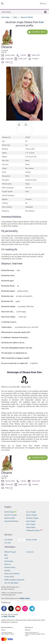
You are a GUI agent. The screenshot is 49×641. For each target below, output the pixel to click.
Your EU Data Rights (11, 583)
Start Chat (41, 637)
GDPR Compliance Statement (14, 580)
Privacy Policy (9, 577)
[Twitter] (11, 608)
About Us (7, 564)
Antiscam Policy (9, 567)
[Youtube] (18, 608)
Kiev (41, 22)
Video (8, 62)
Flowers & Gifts (31, 540)
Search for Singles (10, 515)
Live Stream (8, 540)
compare (21, 540)
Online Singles (9, 512)
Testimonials (8, 561)
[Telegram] (32, 608)
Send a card (22, 58)
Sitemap (7, 570)
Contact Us (30, 552)
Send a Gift (35, 55)
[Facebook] (4, 608)
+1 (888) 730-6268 (8, 616)
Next (40, 94)
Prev (9, 94)
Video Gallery (30, 527)
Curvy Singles (31, 512)
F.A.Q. (6, 558)
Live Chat (7, 543)
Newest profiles (9, 518)
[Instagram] (25, 608)
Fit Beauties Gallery (33, 530)
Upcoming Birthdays (11, 521)
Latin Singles (30, 524)
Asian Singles (30, 521)
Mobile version (25, 598)
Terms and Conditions (11, 574)
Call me (23, 55)
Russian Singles (31, 515)
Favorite (35, 58)
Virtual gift (9, 58)
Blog (6, 555)
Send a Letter (10, 55)
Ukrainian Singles (32, 518)
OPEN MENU (6, 12)
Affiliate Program (10, 552)
